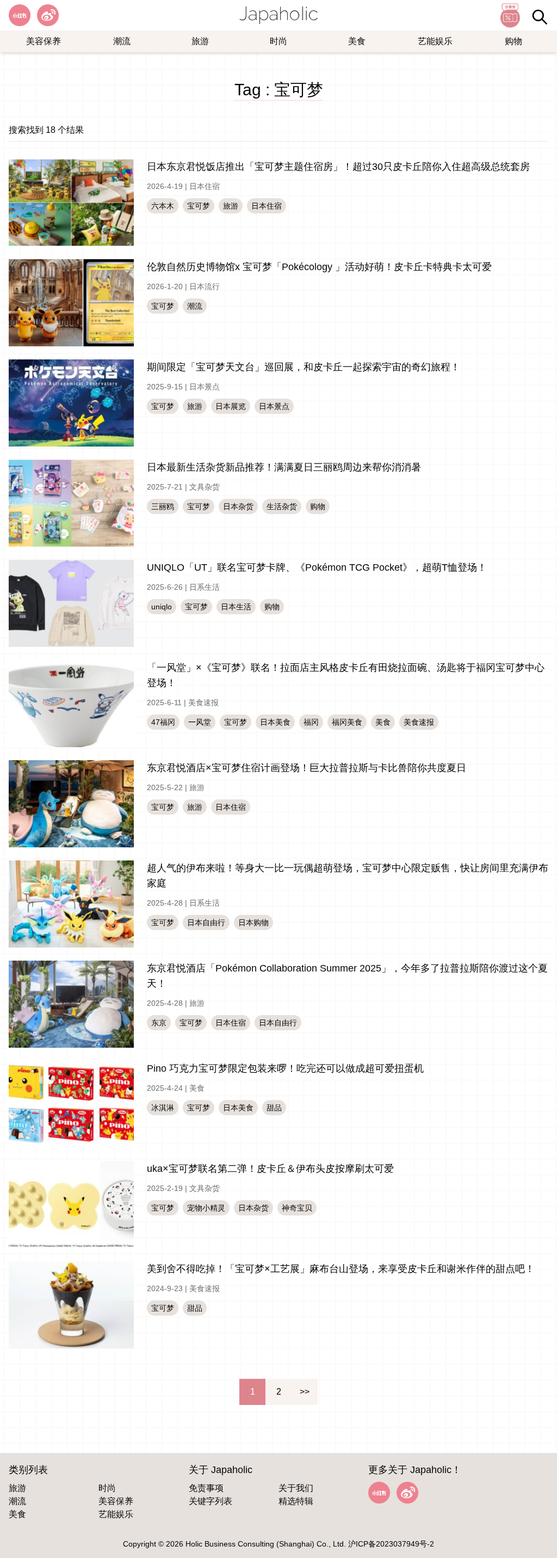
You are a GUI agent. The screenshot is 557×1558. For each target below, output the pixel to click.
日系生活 (204, 587)
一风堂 (199, 722)
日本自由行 (206, 922)
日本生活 (236, 606)
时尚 (278, 41)
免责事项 (206, 1488)
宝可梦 (198, 205)
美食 (357, 41)
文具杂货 (204, 486)
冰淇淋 (162, 1107)
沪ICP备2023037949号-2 (391, 1543)
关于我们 (295, 1488)
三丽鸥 (162, 506)
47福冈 (163, 722)
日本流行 (204, 286)
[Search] (539, 17)
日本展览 (230, 406)
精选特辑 (295, 1501)
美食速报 (203, 702)
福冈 (311, 722)
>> (305, 1391)
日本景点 (204, 386)
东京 (158, 1022)
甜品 (274, 1107)
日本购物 (253, 922)
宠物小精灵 (206, 1207)
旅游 (200, 41)
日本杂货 (238, 506)
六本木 (162, 205)
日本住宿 (204, 186)
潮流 (122, 41)
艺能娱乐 (435, 41)
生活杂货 (282, 506)
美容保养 (43, 41)
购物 (513, 41)
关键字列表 (210, 1501)
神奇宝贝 (297, 1207)
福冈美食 (347, 722)
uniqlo (161, 606)
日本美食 (275, 722)
